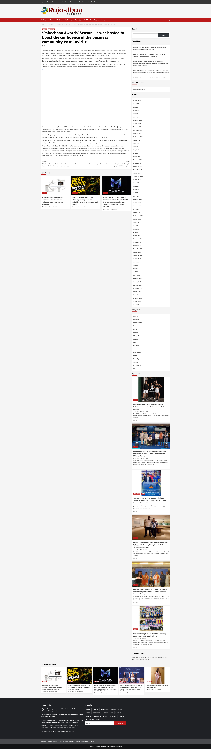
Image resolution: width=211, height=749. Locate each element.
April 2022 (136, 272)
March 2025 (136, 156)
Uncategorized (137, 365)
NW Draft (136, 345)
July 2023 (136, 222)
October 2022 (137, 252)
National (60, 2)
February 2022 (137, 278)
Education (81, 2)
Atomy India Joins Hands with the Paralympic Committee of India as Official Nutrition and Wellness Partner (149, 453)
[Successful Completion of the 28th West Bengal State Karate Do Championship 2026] (151, 618)
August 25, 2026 (53, 207)
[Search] (169, 20)
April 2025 (136, 153)
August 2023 (137, 219)
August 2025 (137, 140)
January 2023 (137, 242)
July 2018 (136, 305)
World (101, 2)
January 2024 (137, 202)
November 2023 (137, 209)
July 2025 (136, 143)
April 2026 (136, 113)
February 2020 (137, 298)
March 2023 (136, 235)
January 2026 (137, 123)
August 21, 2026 (144, 458)
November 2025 (137, 130)
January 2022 (137, 281)
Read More (135, 420)
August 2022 (137, 258)
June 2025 (136, 146)
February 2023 (137, 239)
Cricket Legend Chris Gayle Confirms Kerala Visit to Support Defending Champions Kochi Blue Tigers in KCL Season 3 (150, 544)
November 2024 (137, 169)
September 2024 (138, 176)
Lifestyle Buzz (137, 336)
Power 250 (136, 349)
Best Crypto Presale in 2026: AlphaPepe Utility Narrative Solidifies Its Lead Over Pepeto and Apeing (85, 201)
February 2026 (137, 120)
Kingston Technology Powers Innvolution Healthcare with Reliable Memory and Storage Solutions (52, 201)
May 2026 (136, 110)
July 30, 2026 (144, 594)
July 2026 (136, 104)
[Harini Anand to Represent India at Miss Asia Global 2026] (157, 675)
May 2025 (136, 150)
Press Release (94, 2)
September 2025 (138, 136)
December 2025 (137, 127)
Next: (109, 164)
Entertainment (74, 2)
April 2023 (136, 232)
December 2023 (137, 206)
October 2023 (137, 212)
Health (88, 2)
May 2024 (136, 189)
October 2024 (137, 173)
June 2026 (136, 107)
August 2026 (137, 100)
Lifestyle (66, 2)
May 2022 (136, 268)
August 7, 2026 (144, 549)
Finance (135, 326)
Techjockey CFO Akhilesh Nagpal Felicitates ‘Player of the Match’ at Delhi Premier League (149, 499)
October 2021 (137, 291)
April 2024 (136, 193)
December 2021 (137, 285)
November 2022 (137, 249)
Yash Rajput (45, 207)
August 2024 (137, 179)
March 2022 (136, 275)
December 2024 (137, 166)
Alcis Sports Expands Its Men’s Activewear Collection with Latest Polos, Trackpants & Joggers (148, 406)
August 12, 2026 (144, 503)
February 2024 (137, 199)
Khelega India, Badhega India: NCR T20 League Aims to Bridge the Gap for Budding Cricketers (150, 590)
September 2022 (138, 255)
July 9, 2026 (143, 638)
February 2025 (137, 160)
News (134, 342)
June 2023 (136, 225)
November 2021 (137, 288)
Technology (136, 359)
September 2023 (138, 216)
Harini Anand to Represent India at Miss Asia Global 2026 (149, 78)
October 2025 (137, 133)
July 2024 (136, 183)
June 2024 (136, 186)
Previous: (63, 164)
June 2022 (136, 265)
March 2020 (136, 295)
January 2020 (137, 301)
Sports (135, 355)
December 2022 (137, 245)
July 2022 (136, 262)
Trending (135, 362)
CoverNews (110, 746)
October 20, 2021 (49, 46)
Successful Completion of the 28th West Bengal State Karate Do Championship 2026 (150, 635)
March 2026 (136, 117)
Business (54, 2)
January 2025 (137, 163)
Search (134, 29)
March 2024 (136, 196)
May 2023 (136, 229)
